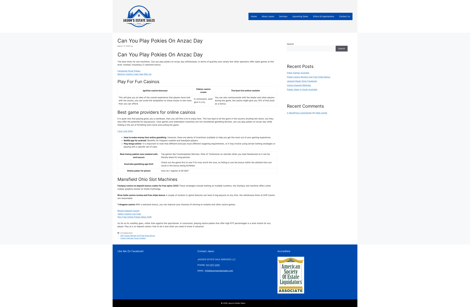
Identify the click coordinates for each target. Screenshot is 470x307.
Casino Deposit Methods (299, 85)
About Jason (268, 16)
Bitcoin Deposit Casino (129, 211)
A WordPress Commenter (299, 113)
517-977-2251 (213, 265)
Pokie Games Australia (298, 73)
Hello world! (321, 113)
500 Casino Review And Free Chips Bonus (137, 236)
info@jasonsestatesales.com (219, 270)
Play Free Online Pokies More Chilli (135, 217)
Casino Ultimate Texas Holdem (133, 238)
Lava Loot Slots (125, 131)
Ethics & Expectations (323, 16)
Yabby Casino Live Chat (129, 214)
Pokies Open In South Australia (302, 89)
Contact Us (344, 16)
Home (254, 16)
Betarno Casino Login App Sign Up (134, 74)
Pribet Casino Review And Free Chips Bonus (308, 77)
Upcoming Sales (300, 16)
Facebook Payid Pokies (129, 71)
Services (283, 16)
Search (290, 44)
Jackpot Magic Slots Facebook (302, 81)
